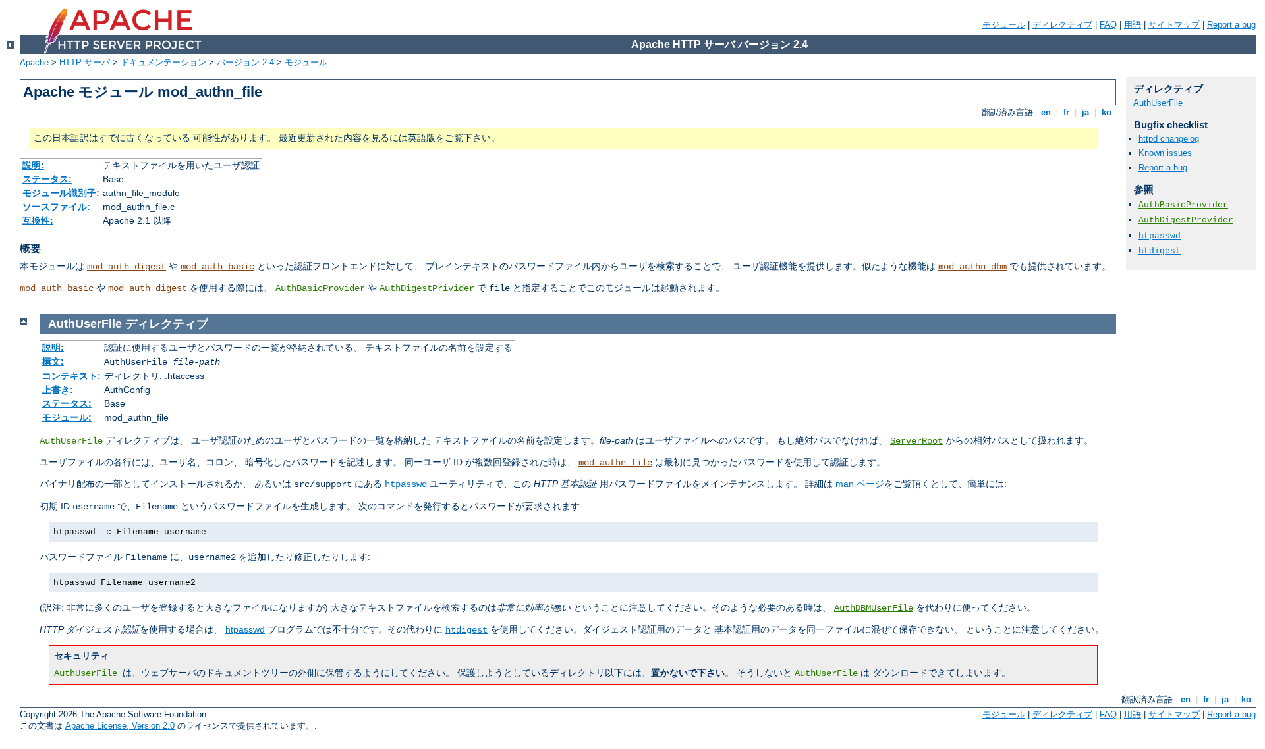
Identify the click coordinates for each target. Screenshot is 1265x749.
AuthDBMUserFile (873, 608)
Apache (34, 62)
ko (1106, 112)
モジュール (1003, 25)
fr (1066, 112)
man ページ (859, 483)
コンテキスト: (71, 376)
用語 (1132, 25)
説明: (33, 165)
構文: (53, 361)
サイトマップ (1174, 25)
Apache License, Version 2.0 (120, 726)
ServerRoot (916, 441)
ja (1085, 112)
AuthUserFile (1158, 103)
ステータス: (47, 179)
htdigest (466, 630)
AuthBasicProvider (320, 288)
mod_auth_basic (217, 266)
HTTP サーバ (84, 62)
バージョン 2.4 (245, 62)
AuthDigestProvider (1185, 220)
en (1046, 112)
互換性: (37, 220)
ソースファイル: (56, 206)
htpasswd (406, 484)
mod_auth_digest (126, 266)
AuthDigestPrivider (427, 288)
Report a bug (1231, 25)
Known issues (1165, 153)
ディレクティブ (1062, 25)
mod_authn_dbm (972, 266)
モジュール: (67, 417)
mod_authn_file (615, 462)
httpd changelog (1168, 138)
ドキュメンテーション (163, 62)
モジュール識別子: (60, 193)
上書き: (57, 389)
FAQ (1108, 25)
